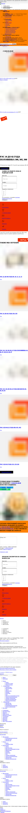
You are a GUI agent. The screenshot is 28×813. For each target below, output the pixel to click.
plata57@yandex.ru (6, 218)
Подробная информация (7, 189)
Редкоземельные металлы (11, 705)
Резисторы (7, 693)
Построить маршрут (4, 640)
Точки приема (5, 207)
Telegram (4, 229)
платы (4, 765)
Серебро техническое (10, 698)
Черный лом (8, 703)
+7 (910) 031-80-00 (8, 51)
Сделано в (2, 672)
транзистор (5, 767)
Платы (6, 682)
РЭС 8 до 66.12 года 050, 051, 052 (10, 427)
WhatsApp (4, 223)
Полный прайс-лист (6, 472)
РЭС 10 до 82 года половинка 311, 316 (9, 112)
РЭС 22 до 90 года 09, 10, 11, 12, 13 (11, 276)
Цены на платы (9, 684)
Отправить (5, 199)
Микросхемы (8, 690)
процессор (5, 766)
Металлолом (5, 736)
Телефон (4, 182)
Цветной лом (8, 704)
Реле (14, 44)
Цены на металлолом (10, 706)
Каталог (5, 44)
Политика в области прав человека (8, 669)
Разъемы (7, 692)
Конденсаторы (8, 688)
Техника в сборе (9, 683)
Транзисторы (8, 687)
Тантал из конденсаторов (11, 697)
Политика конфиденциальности (7, 668)
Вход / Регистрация (7, 721)
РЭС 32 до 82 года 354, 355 (8, 313)
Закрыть (2, 673)
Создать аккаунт (4, 731)
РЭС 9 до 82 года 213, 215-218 (9, 464)
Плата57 (2, 44)
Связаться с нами (4, 551)
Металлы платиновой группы (12, 695)
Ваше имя (4, 175)
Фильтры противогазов (10, 699)
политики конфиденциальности (11, 198)
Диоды (7, 689)
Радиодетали (10, 44)
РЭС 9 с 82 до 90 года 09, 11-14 (7, 78)
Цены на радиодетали (10, 700)
